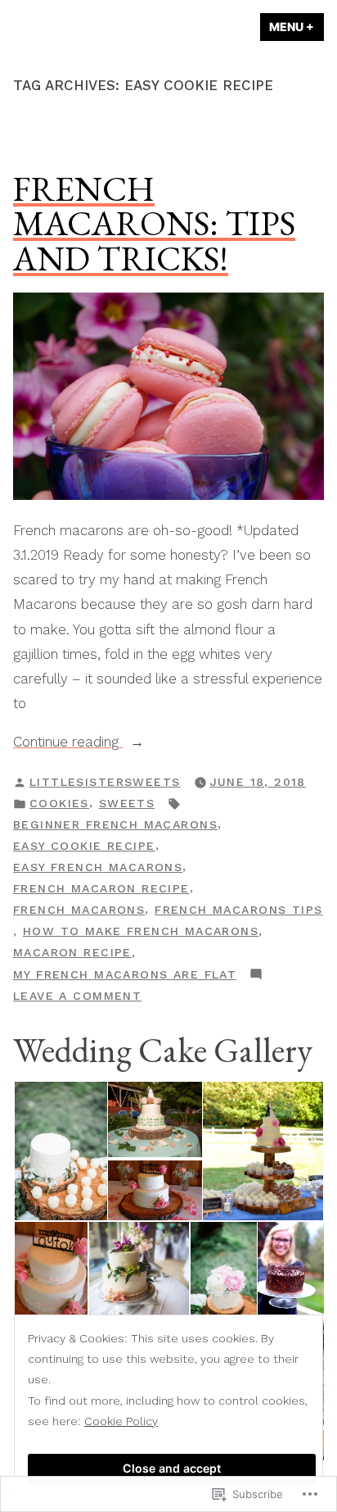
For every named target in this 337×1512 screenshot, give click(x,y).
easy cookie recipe (84, 845)
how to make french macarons (140, 931)
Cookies (59, 803)
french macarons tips (238, 909)
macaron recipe (72, 952)
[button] (59, 1151)
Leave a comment (77, 997)
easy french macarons (97, 867)
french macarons (79, 909)
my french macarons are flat (124, 974)
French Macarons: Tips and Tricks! (154, 223)
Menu (296, 27)
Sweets (127, 803)
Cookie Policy (121, 1421)
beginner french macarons (115, 824)
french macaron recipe (101, 888)
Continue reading (68, 743)
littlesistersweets (105, 781)
